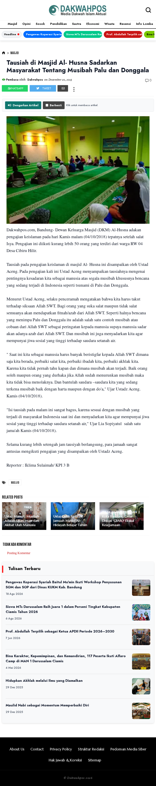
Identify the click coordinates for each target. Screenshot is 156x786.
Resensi (125, 24)
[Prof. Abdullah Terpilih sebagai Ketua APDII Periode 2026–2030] (141, 637)
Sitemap (94, 760)
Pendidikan (58, 24)
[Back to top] (146, 776)
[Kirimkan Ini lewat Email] (62, 88)
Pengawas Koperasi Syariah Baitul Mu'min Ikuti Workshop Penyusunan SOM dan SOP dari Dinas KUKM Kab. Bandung (44, 34)
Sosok (40, 24)
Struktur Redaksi (91, 749)
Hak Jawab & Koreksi (65, 760)
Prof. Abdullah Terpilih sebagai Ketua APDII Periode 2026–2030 (124, 34)
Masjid (12, 24)
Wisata (109, 24)
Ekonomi (92, 24)
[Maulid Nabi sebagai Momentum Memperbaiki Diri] (141, 711)
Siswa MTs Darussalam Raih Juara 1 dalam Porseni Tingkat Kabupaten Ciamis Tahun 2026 (84, 34)
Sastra (76, 24)
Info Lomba (144, 24)
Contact (37, 749)
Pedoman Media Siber (128, 749)
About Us (17, 749)
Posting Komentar (18, 553)
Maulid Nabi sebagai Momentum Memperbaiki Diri (47, 705)
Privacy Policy (61, 749)
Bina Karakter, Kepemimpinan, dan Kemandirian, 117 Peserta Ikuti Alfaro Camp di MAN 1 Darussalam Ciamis (66, 658)
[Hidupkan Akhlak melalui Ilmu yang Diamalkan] (141, 686)
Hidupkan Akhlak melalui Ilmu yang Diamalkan (44, 680)
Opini (26, 24)
